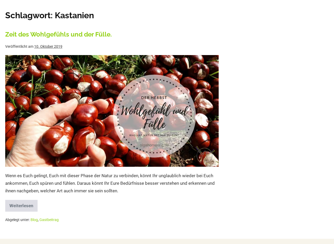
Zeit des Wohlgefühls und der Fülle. (58, 34)
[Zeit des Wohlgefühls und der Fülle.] (112, 111)
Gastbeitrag (49, 220)
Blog (34, 220)
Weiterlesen (23, 204)
